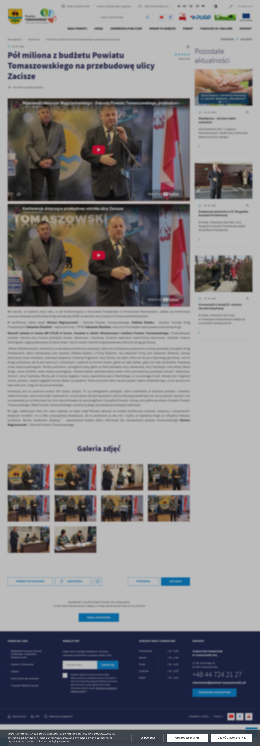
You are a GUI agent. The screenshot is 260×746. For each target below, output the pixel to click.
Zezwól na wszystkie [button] (232, 738)
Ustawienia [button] (147, 738)
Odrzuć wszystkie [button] (187, 738)
